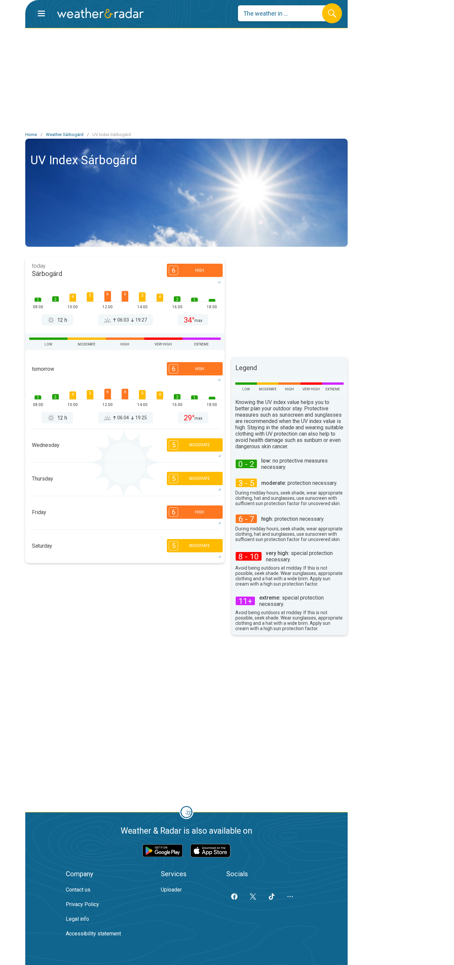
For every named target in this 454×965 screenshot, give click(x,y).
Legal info (77, 919)
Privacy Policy (82, 904)
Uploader (171, 890)
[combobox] (285, 13)
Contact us (78, 890)
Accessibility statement (93, 933)
